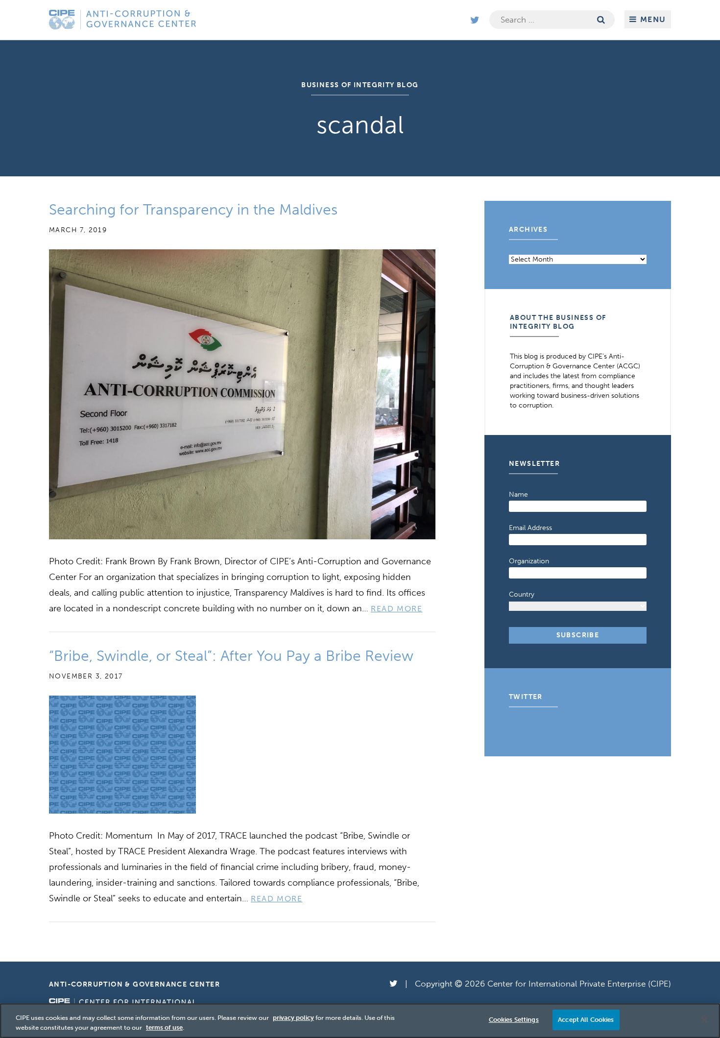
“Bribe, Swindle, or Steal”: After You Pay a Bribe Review (231, 656)
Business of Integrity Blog (359, 85)
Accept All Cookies (586, 1019)
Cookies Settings (514, 1019)
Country (521, 594)
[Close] (704, 1020)
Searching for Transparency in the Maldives (193, 209)
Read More (396, 608)
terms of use (164, 1027)
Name (518, 494)
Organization (529, 561)
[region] (360, 1020)
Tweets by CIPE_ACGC (544, 727)
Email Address (530, 528)
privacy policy (293, 1017)
